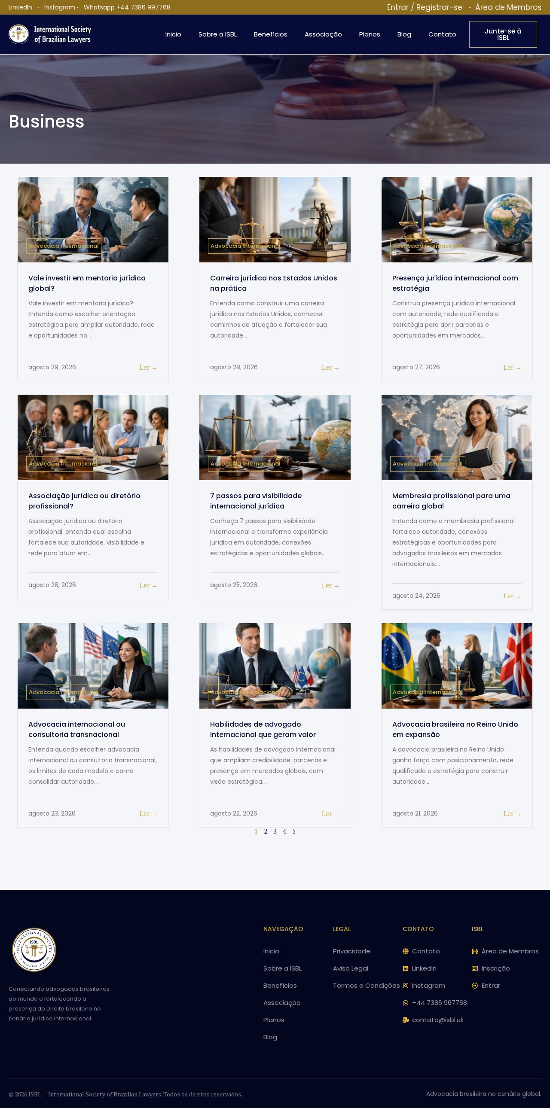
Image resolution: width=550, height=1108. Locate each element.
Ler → (149, 367)
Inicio (173, 34)
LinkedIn (20, 7)
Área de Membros (508, 7)
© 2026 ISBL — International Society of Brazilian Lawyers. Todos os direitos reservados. (125, 1094)
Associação (323, 34)
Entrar (398, 7)
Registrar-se (439, 7)
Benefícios (270, 34)
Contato (442, 34)
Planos (369, 34)
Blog (404, 34)
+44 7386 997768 (143, 7)
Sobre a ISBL (218, 34)
